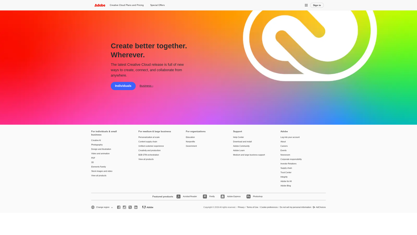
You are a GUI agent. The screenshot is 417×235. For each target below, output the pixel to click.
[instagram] (124, 207)
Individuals (123, 85)
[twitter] (130, 207)
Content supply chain (147, 142)
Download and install (242, 142)
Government (191, 146)
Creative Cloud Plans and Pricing (127, 5)
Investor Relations (288, 164)
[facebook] (118, 207)
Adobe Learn (239, 150)
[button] (306, 5)
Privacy (241, 207)
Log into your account (290, 137)
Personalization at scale (149, 137)
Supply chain (286, 168)
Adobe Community (241, 146)
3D (92, 162)
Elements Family (98, 167)
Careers (284, 146)
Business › (146, 85)
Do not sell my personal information (295, 207)
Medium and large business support (249, 155)
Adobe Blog (285, 186)
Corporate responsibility (291, 159)
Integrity (284, 177)
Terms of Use (252, 207)
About (283, 142)
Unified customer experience (151, 146)
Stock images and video (101, 171)
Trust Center (285, 172)
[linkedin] (135, 207)
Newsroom (285, 155)
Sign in (317, 5)
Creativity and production (149, 150)
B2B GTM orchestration (148, 155)
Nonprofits (190, 142)
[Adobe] (100, 5)
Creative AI (96, 140)
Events (283, 150)
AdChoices (321, 207)
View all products (98, 175)
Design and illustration (101, 149)
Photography (97, 145)
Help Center (238, 137)
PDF (93, 158)
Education (190, 137)
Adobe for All (286, 181)
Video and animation (100, 153)
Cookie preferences (269, 207)
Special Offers (157, 5)
